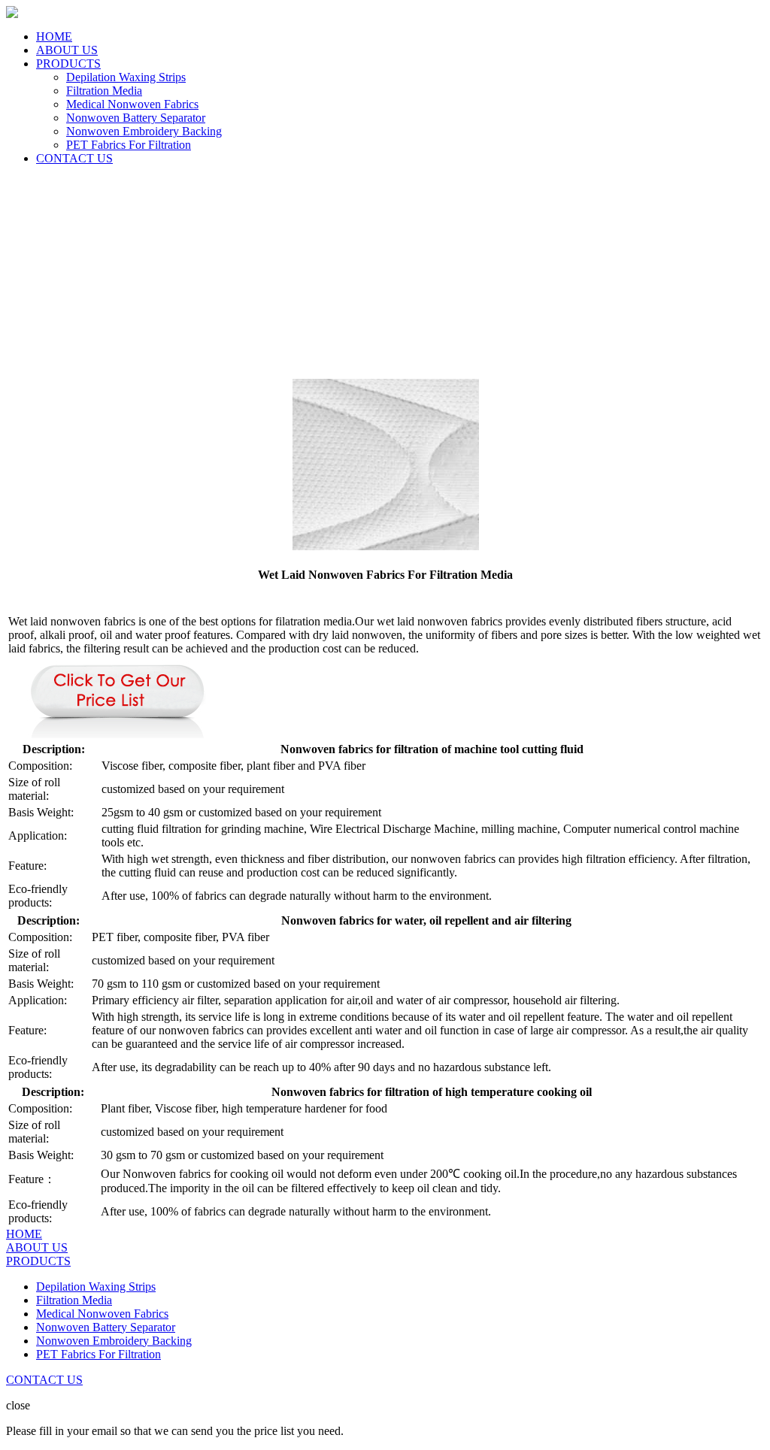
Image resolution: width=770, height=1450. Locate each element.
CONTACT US (74, 158)
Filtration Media (104, 90)
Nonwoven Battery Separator (135, 117)
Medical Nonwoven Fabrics (132, 104)
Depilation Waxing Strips (126, 77)
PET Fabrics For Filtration (128, 144)
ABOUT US (67, 50)
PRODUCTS (68, 63)
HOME (54, 36)
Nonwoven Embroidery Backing (144, 131)
